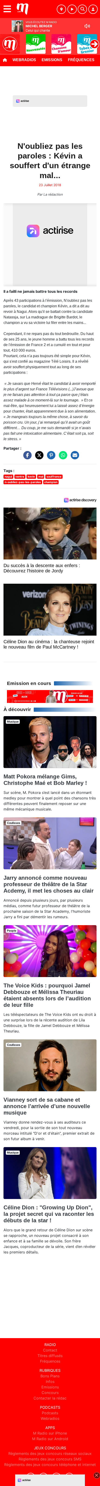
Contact (50, 1350)
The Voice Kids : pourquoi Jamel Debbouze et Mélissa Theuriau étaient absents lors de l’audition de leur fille (47, 995)
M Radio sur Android (50, 1438)
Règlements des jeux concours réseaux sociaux (50, 1453)
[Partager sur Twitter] (38, 457)
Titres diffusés (50, 1355)
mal (40, 476)
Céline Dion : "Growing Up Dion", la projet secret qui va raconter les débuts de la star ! (48, 1213)
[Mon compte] (93, 9)
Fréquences (81, 60)
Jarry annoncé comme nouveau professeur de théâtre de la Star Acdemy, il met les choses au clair (48, 884)
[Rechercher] (82, 9)
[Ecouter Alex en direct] (50, 696)
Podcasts (50, 1413)
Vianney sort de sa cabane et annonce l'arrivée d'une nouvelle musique (46, 1106)
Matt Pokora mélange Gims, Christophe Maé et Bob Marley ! (45, 779)
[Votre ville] (61, 9)
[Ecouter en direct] (72, 9)
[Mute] (87, 26)
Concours (50, 1392)
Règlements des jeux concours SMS (50, 1459)
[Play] (6, 40)
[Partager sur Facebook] (26, 457)
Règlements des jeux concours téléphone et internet (50, 1464)
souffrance (54, 476)
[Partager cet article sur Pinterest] (50, 457)
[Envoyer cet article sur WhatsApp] (62, 457)
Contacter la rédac (50, 1398)
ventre (19, 476)
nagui (8, 476)
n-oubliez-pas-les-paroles (23, 482)
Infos (50, 1381)
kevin (31, 476)
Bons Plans (50, 1376)
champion (50, 482)
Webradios (24, 60)
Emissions (52, 60)
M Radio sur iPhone (50, 1433)
